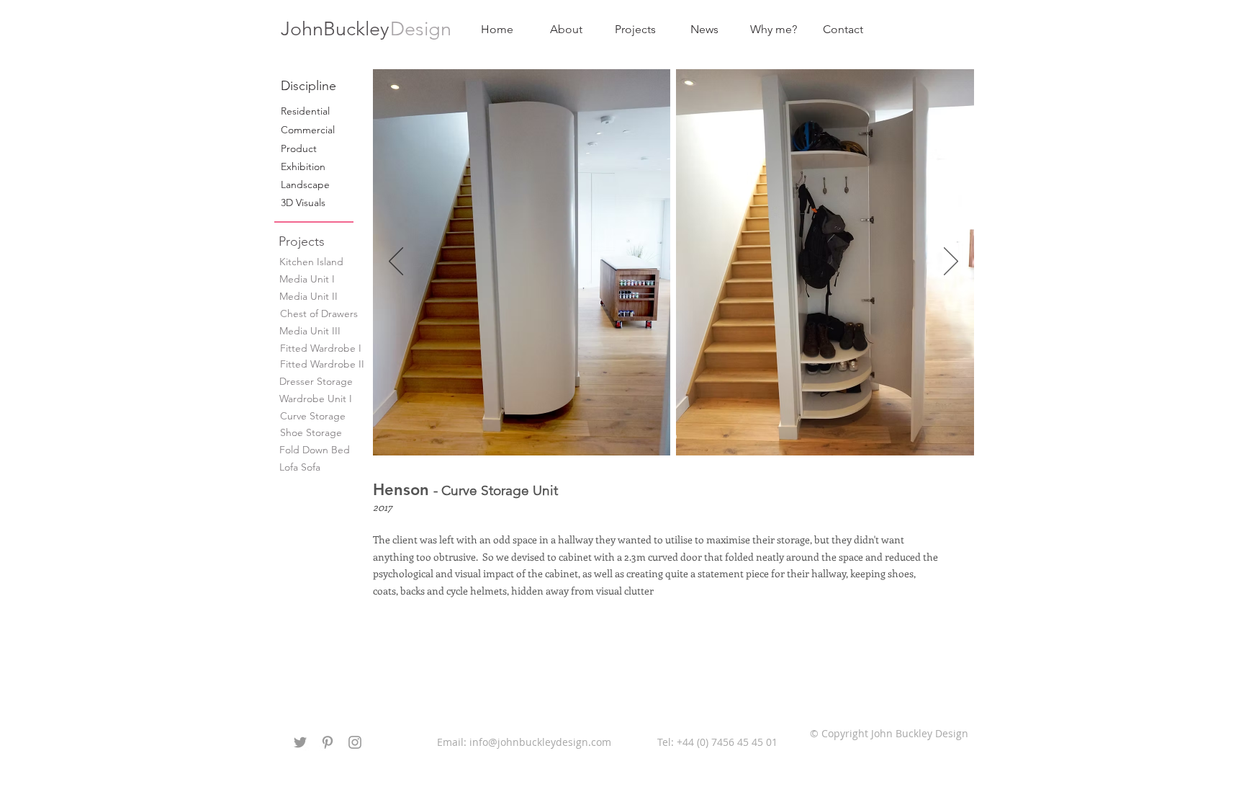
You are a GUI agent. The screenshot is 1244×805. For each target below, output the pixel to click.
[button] (332, 86)
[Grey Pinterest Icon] (327, 742)
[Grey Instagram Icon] (355, 742)
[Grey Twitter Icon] (300, 742)
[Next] (951, 262)
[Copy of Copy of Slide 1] (674, 437)
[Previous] (396, 262)
